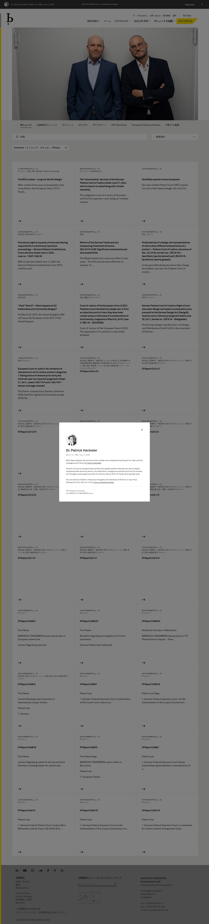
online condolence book (103, 482)
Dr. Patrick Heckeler (92, 463)
